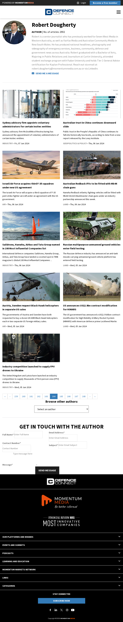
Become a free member (105, 2)
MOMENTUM (24, 2)
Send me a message (47, 73)
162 (38, 396)
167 (76, 396)
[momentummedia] (61, 502)
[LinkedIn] (55, 610)
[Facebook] (50, 610)
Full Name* (8, 434)
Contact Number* (11, 443)
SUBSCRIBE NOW (61, 600)
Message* (7, 464)
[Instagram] (67, 610)
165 (61, 396)
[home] (59, 12)
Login (83, 2)
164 (53, 396)
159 (16, 396)
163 (46, 396)
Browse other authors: (61, 401)
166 (68, 396)
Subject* (53, 445)
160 (23, 396)
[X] (61, 610)
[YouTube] (72, 610)
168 (84, 396)
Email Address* (57, 432)
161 (31, 396)
